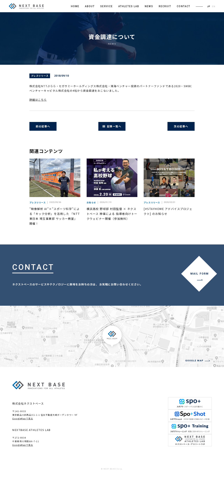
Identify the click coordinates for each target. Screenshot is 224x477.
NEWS (149, 6)
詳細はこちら (38, 99)
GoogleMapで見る (22, 418)
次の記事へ (181, 126)
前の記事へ (43, 126)
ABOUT (90, 6)
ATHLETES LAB (128, 6)
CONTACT (183, 6)
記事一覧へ (114, 126)
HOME (75, 6)
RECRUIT (165, 6)
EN (213, 6)
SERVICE (106, 6)
